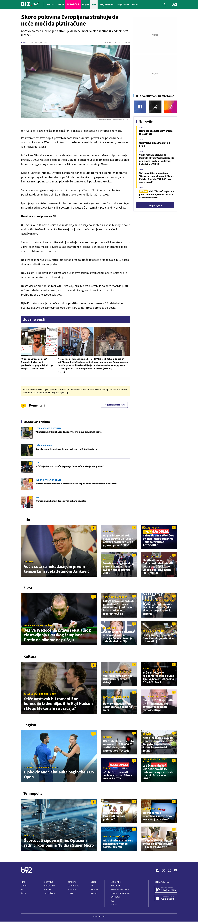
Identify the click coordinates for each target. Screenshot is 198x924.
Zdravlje (48, 882)
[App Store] (166, 898)
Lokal (70, 893)
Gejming (107, 805)
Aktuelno (29, 835)
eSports (72, 882)
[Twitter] (155, 107)
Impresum (115, 886)
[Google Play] (166, 889)
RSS (112, 901)
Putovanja (49, 886)
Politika (28, 561)
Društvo (108, 531)
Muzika (147, 668)
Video (94, 882)
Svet (24, 42)
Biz (22, 889)
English (107, 737)
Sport (24, 886)
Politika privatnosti (120, 893)
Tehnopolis (73, 886)
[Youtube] (175, 870)
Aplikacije (115, 897)
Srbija (39, 462)
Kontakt (115, 904)
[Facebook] (140, 107)
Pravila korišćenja (120, 889)
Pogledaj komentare (114, 404)
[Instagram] (170, 107)
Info (23, 882)
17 (30, 429)
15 (30, 446)
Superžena (49, 893)
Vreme (94, 893)
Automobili (73, 889)
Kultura (48, 889)
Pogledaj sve (155, 205)
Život (23, 893)
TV (92, 886)
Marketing (116, 882)
